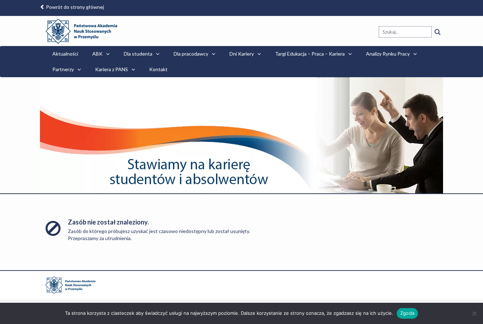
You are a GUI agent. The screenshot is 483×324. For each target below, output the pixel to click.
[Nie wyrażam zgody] (474, 313)
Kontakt (158, 69)
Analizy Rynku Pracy (388, 54)
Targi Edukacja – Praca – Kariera (310, 54)
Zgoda (407, 313)
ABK (97, 54)
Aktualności (65, 54)
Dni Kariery (241, 54)
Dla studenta (138, 54)
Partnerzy (63, 69)
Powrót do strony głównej (74, 7)
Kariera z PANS (111, 69)
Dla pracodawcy (191, 54)
